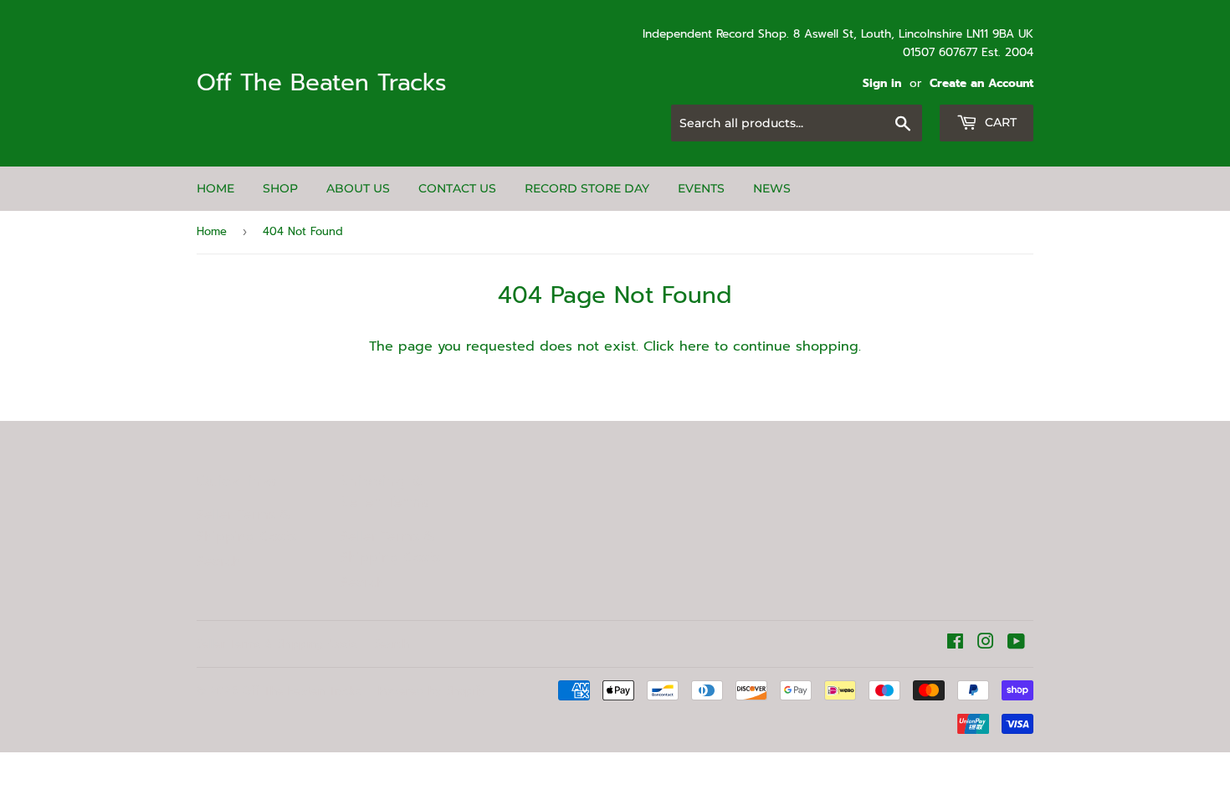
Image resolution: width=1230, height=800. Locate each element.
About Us (358, 188)
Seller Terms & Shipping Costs (246, 525)
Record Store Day (587, 188)
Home (215, 188)
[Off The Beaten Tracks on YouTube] (1016, 643)
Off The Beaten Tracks (322, 83)
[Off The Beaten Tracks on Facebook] (955, 643)
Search (219, 561)
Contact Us (457, 188)
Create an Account (981, 83)
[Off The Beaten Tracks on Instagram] (985, 643)
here (694, 346)
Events (701, 188)
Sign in (882, 83)
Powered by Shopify (431, 691)
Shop (280, 188)
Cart (999, 122)
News (772, 188)
